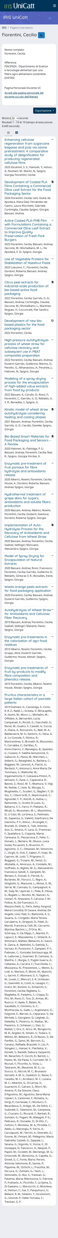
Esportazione (43, 110)
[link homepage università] (19, 6)
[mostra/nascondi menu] (54, 5)
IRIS (4, 27)
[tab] (9, 132)
